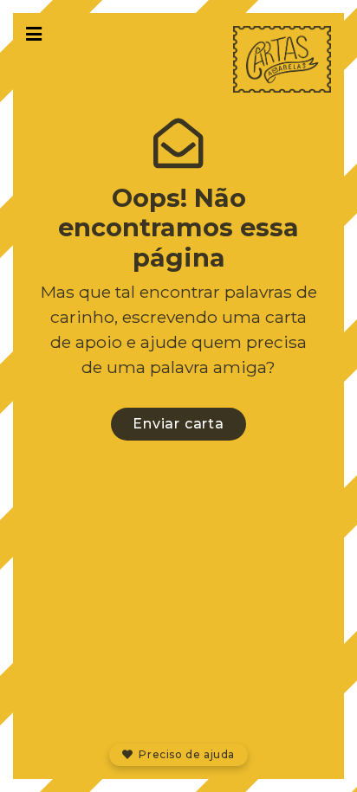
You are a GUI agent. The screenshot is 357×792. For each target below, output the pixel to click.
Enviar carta (178, 423)
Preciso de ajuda (185, 754)
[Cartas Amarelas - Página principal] (282, 59)
